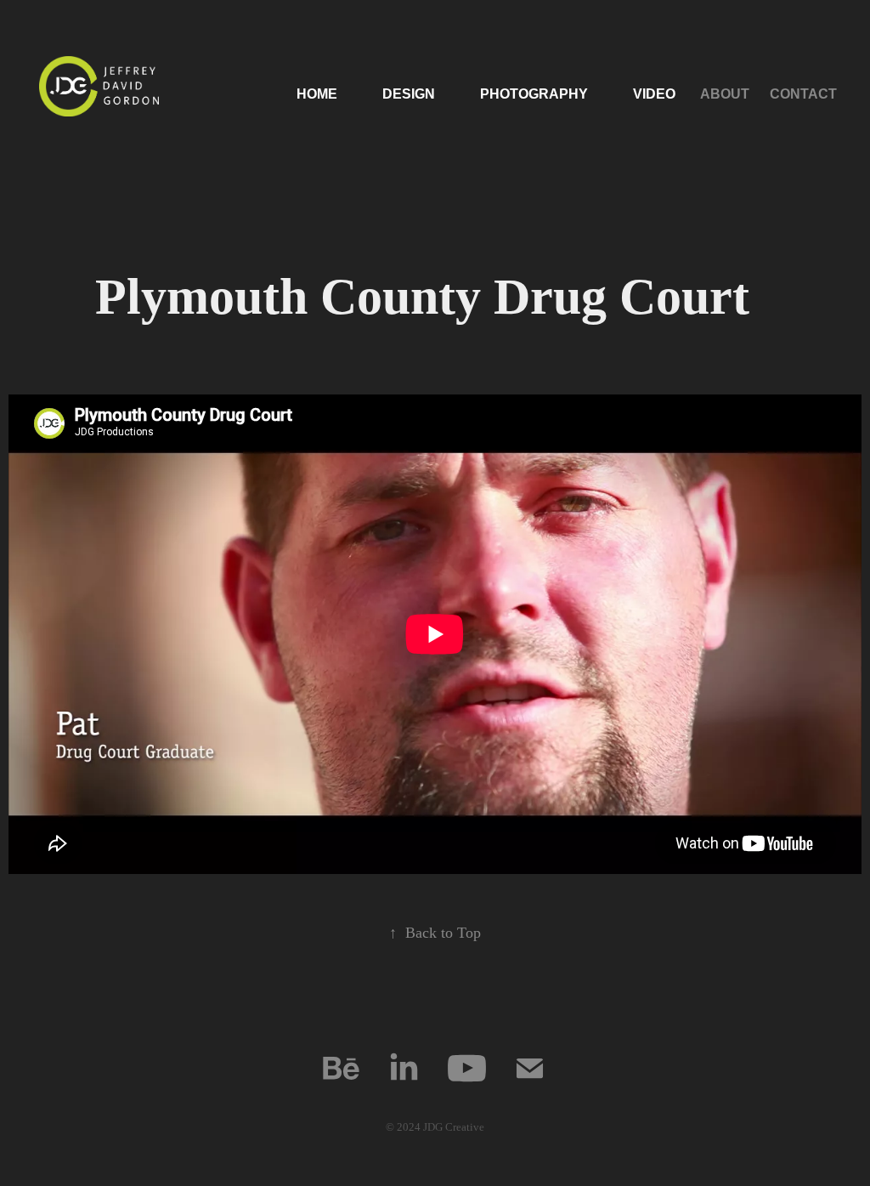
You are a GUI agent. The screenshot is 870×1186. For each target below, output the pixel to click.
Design (408, 94)
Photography (534, 94)
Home (317, 94)
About (724, 94)
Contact (803, 94)
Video (654, 94)
